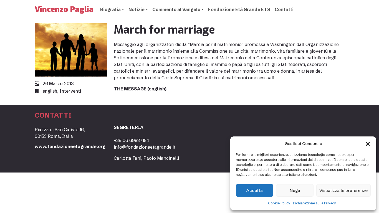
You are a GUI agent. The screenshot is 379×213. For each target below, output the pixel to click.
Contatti (284, 9)
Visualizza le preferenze (343, 190)
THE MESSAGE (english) (140, 89)
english (49, 91)
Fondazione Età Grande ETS (239, 9)
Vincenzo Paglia (64, 9)
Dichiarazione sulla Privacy (314, 203)
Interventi (70, 91)
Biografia (110, 9)
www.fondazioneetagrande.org (70, 146)
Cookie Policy (279, 203)
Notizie (136, 9)
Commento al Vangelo (176, 9)
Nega (295, 190)
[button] (368, 143)
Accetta (254, 190)
